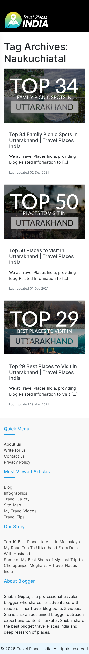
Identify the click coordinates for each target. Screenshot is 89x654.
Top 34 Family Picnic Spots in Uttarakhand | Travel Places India (43, 140)
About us (12, 444)
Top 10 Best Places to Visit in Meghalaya (42, 541)
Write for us (15, 450)
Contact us (14, 456)
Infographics (15, 493)
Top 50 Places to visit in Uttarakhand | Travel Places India (41, 256)
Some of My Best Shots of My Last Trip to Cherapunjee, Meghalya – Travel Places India (43, 565)
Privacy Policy (17, 462)
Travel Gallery (17, 499)
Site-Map (12, 504)
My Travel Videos (20, 510)
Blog (8, 487)
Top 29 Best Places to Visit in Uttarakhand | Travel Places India (43, 372)
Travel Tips (14, 516)
